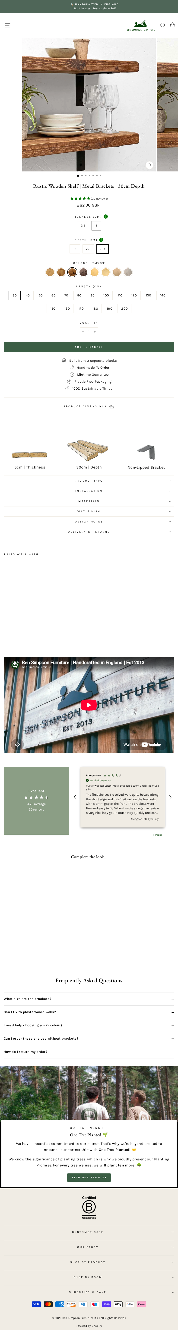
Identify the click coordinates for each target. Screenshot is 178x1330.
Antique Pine (94, 272)
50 (41, 295)
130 (148, 295)
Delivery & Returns (89, 531)
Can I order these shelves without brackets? (89, 1038)
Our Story (88, 1247)
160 (67, 309)
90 (92, 295)
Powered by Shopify (89, 1325)
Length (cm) (89, 286)
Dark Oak (61, 272)
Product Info (89, 480)
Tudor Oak (72, 272)
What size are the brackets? (89, 999)
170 (81, 309)
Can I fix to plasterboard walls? (89, 1012)
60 (53, 295)
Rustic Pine (50, 272)
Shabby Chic (128, 272)
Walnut (83, 272)
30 (102, 249)
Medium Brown (116, 272)
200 (124, 309)
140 (162, 295)
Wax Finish (88, 511)
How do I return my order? (89, 1052)
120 (134, 295)
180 (95, 309)
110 (120, 295)
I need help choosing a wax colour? (89, 1025)
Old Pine (105, 272)
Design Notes (89, 521)
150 (53, 309)
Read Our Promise (89, 1177)
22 (88, 249)
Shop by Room (87, 1277)
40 (28, 295)
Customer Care (88, 1232)
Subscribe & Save (88, 1292)
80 (79, 295)
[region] (122, 797)
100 (106, 295)
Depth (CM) (88, 240)
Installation (88, 491)
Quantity (89, 322)
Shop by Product (88, 1262)
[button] (89, 199)
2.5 (83, 226)
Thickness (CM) (88, 216)
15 (74, 249)
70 (66, 295)
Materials (89, 501)
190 (109, 309)
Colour (89, 263)
